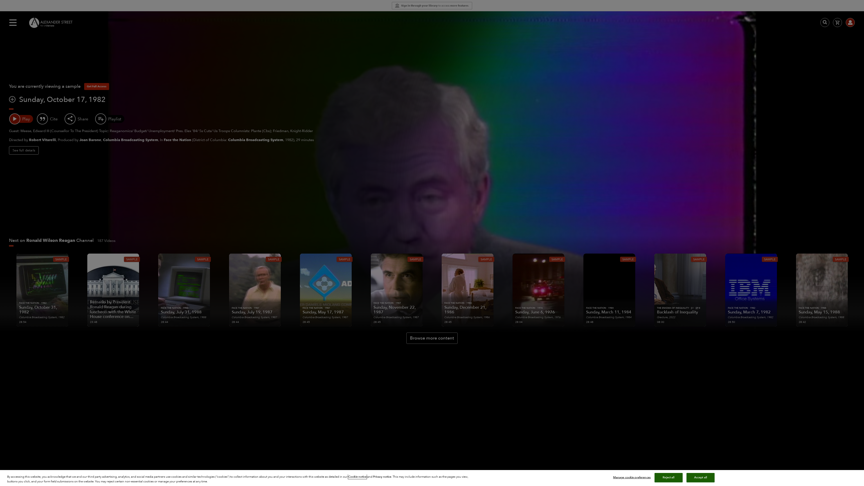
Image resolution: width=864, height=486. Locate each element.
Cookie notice (357, 477)
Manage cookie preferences (632, 477)
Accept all (700, 477)
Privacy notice (382, 477)
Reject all (668, 477)
